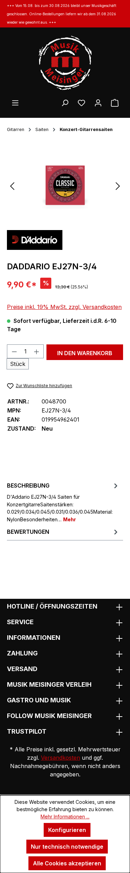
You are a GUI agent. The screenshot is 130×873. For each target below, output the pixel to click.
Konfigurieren (67, 829)
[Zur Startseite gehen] (65, 63)
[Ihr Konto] (98, 102)
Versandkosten (60, 757)
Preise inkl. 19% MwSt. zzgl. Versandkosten (64, 306)
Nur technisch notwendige (67, 846)
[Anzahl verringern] (14, 351)
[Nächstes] (118, 185)
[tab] (63, 502)
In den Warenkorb (84, 353)
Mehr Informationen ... (65, 816)
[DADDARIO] (34, 239)
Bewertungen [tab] (28, 531)
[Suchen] (65, 102)
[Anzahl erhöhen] (36, 351)
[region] (65, 185)
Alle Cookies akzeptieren (67, 863)
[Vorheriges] (12, 185)
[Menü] (15, 102)
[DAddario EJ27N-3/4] (65, 185)
